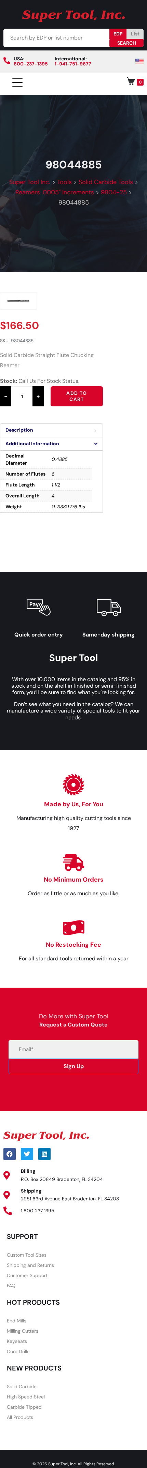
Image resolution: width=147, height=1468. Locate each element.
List (135, 34)
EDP (118, 34)
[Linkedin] (44, 1154)
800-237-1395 (31, 64)
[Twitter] (27, 1154)
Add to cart (76, 396)
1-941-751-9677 (73, 64)
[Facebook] (9, 1154)
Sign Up (74, 1066)
